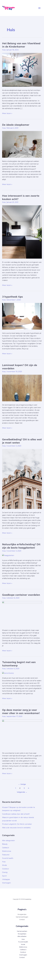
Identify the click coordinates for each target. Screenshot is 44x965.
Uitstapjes (6, 879)
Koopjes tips (22, 914)
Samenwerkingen (22, 917)
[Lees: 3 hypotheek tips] (22, 316)
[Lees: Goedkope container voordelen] (22, 614)
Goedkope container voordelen (21, 594)
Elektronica (6, 851)
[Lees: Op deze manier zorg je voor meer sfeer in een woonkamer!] (22, 734)
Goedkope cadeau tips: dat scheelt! (16, 814)
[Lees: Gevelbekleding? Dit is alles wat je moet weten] (22, 479)
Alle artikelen (22, 936)
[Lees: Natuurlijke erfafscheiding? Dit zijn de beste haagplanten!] (8, 555)
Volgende (22, 792)
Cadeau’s (23, 949)
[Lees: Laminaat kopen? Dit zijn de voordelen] (22, 388)
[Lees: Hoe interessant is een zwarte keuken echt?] (22, 232)
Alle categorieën (8, 841)
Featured (5, 855)
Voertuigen (6, 883)
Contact (22, 919)
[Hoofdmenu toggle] (39, 8)
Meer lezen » (7, 113)
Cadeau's (5, 848)
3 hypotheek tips (12, 296)
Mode (4, 865)
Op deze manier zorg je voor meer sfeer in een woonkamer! (21, 711)
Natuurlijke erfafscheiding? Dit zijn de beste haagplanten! (21, 546)
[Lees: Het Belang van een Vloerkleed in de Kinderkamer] (22, 70)
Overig (4, 872)
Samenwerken (22, 931)
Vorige (22, 784)
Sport (4, 876)
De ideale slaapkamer (15, 124)
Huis (3, 50)
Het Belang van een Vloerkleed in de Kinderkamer (21, 45)
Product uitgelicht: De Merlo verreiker (17, 824)
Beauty (4, 844)
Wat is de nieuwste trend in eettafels (16, 828)
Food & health (7, 858)
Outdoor (5, 869)
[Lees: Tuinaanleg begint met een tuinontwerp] (8, 673)
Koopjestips (22, 934)
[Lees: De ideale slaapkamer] (22, 144)
